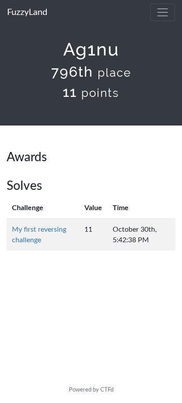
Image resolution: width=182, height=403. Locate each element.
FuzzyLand (27, 12)
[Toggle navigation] (162, 12)
